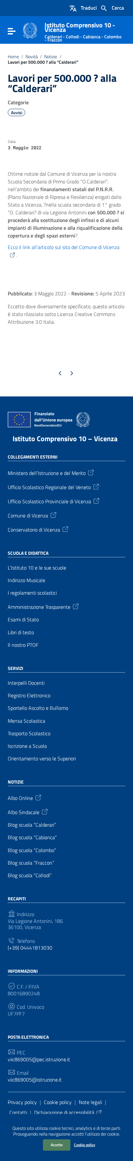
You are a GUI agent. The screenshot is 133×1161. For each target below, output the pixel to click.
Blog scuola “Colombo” (32, 850)
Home (13, 56)
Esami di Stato (23, 620)
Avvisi (16, 112)
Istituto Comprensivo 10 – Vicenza (65, 438)
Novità (32, 56)
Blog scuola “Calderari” (32, 825)
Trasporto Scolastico (29, 733)
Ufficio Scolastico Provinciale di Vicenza (49, 501)
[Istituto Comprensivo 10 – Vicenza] (30, 30)
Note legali (90, 1102)
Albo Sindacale (23, 811)
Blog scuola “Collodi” (30, 875)
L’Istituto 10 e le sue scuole (37, 568)
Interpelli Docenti (26, 683)
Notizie (50, 56)
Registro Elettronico (29, 695)
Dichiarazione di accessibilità (64, 1112)
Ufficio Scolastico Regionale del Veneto (49, 486)
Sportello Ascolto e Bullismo (38, 708)
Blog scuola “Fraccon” (31, 863)
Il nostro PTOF (23, 645)
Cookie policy (84, 1145)
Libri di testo (21, 632)
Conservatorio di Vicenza (34, 529)
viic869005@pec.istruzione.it (39, 1059)
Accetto (57, 1145)
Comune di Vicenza (28, 515)
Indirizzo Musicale (26, 580)
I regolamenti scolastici (32, 593)
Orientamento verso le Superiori (42, 759)
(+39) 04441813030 (30, 948)
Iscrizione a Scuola (27, 746)
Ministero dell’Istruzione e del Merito (47, 472)
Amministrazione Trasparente (39, 606)
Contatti (18, 1112)
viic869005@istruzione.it (35, 1080)
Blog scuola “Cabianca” (32, 837)
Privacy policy (22, 1102)
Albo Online (20, 797)
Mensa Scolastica (26, 721)
